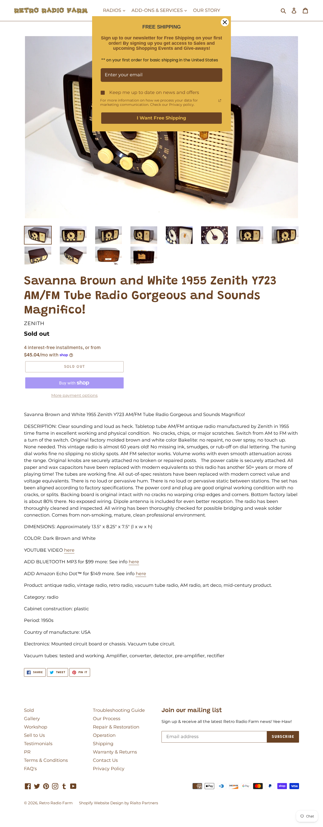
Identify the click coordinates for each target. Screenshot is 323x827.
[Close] (225, 22)
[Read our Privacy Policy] (220, 101)
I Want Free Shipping (161, 118)
